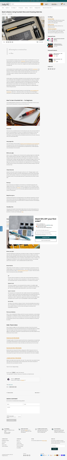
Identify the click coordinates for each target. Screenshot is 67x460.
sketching (23, 61)
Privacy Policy (4, 444)
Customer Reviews (20, 446)
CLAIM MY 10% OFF (45, 237)
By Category (13, 7)
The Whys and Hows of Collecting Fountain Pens (58, 45)
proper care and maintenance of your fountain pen (30, 143)
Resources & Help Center (47, 7)
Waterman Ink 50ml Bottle (13, 338)
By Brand (7, 7)
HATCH (31, 7)
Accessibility (19, 447)
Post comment (11, 420)
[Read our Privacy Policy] (55, 234)
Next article (37, 392)
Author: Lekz (4, 14)
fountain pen (35, 69)
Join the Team (19, 443)
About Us (18, 440)
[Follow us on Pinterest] (52, 69)
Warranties (4, 442)
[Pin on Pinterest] (8, 42)
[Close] (57, 217)
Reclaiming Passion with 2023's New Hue (59, 39)
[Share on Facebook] (7, 42)
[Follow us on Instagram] (50, 69)
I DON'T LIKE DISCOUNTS (45, 240)
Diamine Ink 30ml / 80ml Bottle (14, 348)
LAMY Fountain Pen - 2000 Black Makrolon (58, 54)
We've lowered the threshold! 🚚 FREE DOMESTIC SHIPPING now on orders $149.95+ (33, 0)
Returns (3, 443)
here (22, 211)
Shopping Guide (37, 7)
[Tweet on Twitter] (10, 42)
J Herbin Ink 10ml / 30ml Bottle (14, 358)
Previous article (10, 392)
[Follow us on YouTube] (54, 69)
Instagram (22, 380)
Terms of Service (5, 446)
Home (3, 7)
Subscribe (54, 448)
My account (54, 4)
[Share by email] (12, 42)
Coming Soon (20, 7)
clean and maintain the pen (23, 270)
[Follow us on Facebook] (48, 69)
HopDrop (26, 7)
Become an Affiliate (20, 444)
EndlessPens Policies (5, 440)
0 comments (41, 42)
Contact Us (19, 442)
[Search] (42, 4)
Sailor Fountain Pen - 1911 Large (58, 60)
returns (26, 430)
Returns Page (44, 440)
